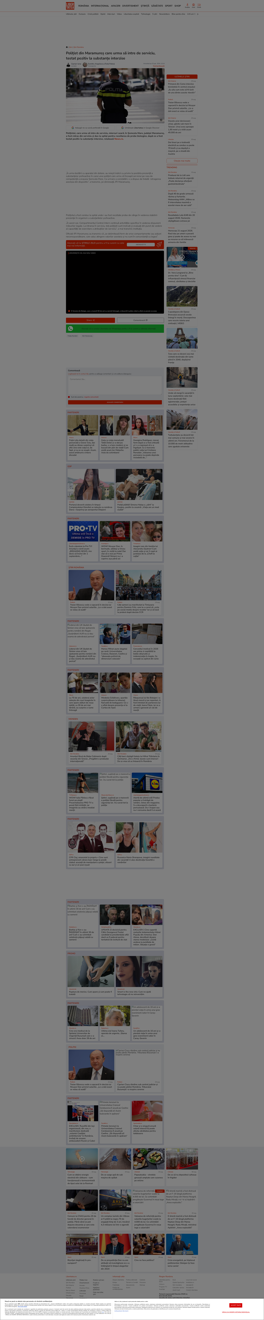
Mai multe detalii (22, 1306)
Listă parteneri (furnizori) (121, 1311)
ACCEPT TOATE (236, 1305)
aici (103, 1312)
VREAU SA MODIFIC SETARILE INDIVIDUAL (236, 1312)
